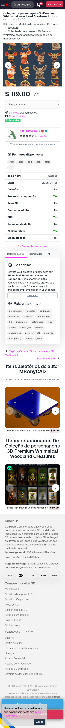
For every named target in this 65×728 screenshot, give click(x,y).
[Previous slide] (8, 65)
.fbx (11, 162)
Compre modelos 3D (20, 583)
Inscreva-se (54, 4)
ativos (12, 327)
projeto (29, 333)
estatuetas (37, 322)
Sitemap (56, 696)
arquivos (48, 333)
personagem (15, 311)
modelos (31, 311)
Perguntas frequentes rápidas (21, 648)
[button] (55, 410)
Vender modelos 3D (16, 609)
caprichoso (15, 333)
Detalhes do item (15, 254)
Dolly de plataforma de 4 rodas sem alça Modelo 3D (32, 430)
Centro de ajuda (14, 643)
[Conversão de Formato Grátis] (11, 167)
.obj (29, 162)
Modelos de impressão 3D (19, 594)
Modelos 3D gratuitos (17, 599)
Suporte (9, 637)
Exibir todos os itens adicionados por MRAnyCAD (32, 379)
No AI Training (17, 116)
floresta (39, 327)
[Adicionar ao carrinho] (49, 423)
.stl (38, 162)
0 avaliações (41, 136)
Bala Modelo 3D (46, 358)
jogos (39, 338)
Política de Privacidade (18, 663)
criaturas (14, 316)
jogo (50, 322)
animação (25, 327)
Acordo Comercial (15, 658)
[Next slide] (56, 65)
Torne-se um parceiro (17, 615)
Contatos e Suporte (19, 632)
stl (38, 333)
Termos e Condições (16, 668)
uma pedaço (15, 338)
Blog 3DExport (13, 620)
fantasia (28, 316)
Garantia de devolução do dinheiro (24, 674)
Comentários (35, 254)
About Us (11, 521)
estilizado (45, 311)
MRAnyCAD (30, 131)
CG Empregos (12, 625)
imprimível (21, 322)
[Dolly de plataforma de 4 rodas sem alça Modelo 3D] (32, 407)
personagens (44, 316)
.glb (20, 162)
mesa (29, 338)
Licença (9, 653)
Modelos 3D (12, 589)
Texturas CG (12, 604)
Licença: (14, 112)
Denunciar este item (34, 246)
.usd (47, 162)
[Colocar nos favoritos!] (55, 423)
